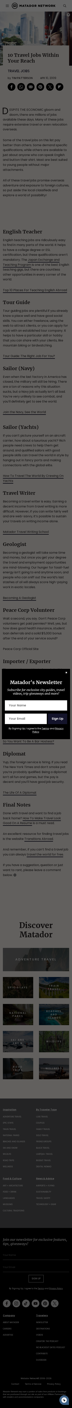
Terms (45, 728)
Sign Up (57, 718)
